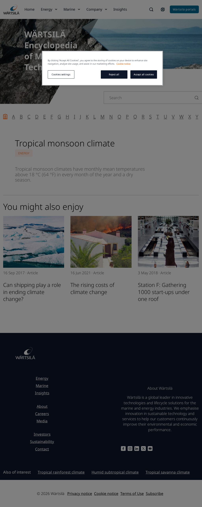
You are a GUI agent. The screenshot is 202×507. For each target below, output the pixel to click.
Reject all (114, 74)
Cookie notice (123, 63)
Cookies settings (61, 74)
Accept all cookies (144, 74)
